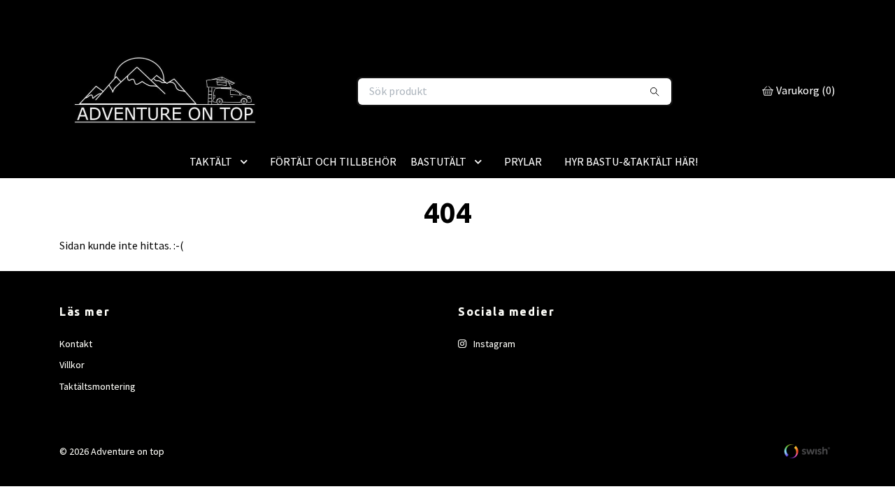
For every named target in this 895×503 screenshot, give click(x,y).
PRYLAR (523, 221)
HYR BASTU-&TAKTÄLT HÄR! (631, 221)
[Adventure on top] (252, 121)
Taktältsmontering (97, 445)
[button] (247, 220)
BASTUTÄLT (438, 221)
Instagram (493, 403)
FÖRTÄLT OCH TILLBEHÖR (333, 221)
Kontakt (75, 403)
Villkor (72, 424)
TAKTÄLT (210, 221)
